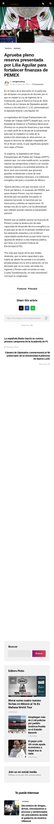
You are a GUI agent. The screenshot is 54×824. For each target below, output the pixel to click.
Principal (32, 289)
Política (8, 48)
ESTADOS (25, 801)
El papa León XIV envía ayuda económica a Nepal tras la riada (36, 747)
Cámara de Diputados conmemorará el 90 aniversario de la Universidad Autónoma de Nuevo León (27, 355)
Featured (21, 289)
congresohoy (18, 81)
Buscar (13, 646)
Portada (17, 48)
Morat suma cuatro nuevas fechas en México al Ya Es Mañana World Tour (24, 704)
